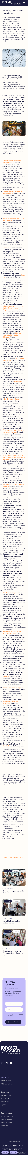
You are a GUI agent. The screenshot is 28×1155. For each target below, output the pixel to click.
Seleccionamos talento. (11, 399)
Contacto (4, 1126)
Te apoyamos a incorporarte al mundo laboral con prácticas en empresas (14, 457)
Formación (5, 1098)
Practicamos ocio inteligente (12, 688)
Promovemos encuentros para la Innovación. (13, 220)
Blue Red (5, 746)
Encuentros (5, 1102)
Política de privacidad (14, 1141)
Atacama (5, 248)
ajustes (19, 1149)
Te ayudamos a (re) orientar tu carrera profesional (13, 431)
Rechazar (13, 1152)
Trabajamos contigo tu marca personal (13, 485)
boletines (5, 676)
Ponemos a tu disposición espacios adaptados (11, 633)
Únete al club (6, 1081)
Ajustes (22, 1152)
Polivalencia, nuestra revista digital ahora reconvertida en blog (12, 308)
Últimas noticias (7, 1084)
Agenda (4, 1105)
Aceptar (5, 1152)
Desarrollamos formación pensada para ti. (11, 162)
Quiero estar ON (13, 1022)
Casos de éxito (6, 1119)
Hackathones (6, 1095)
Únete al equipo (7, 1122)
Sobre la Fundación (8, 1116)
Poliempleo (18, 381)
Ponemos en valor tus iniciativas (10, 702)
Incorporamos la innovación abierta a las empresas (12, 592)
